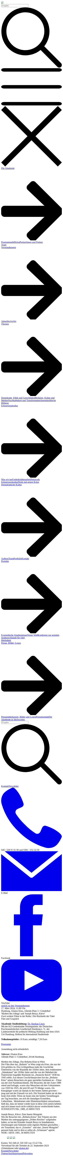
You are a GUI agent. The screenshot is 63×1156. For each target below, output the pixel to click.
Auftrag (4, 558)
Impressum (18, 1153)
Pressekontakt (42, 717)
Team (3, 245)
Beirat (17, 242)
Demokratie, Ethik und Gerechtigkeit (18, 398)
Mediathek (6, 640)
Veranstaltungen (8, 247)
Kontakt (25, 558)
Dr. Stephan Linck (36, 1024)
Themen (5, 324)
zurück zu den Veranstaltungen (15, 1005)
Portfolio (17, 558)
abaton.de (23, 1148)
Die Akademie (8, 168)
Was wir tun (6, 479)
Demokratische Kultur (11, 484)
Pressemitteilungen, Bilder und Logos (18, 717)
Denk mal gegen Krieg (28, 482)
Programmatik (7, 242)
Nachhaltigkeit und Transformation (24, 400)
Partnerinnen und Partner (31, 242)
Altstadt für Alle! (17, 637)
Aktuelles (5, 321)
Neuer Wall (32, 635)
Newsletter (14, 786)
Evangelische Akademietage (14, 635)
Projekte (5, 561)
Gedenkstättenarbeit (21, 479)
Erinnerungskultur (9, 405)
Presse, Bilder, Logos (11, 643)
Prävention (28, 1153)
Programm (6, 1044)
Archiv (13, 321)
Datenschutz (7, 1153)
